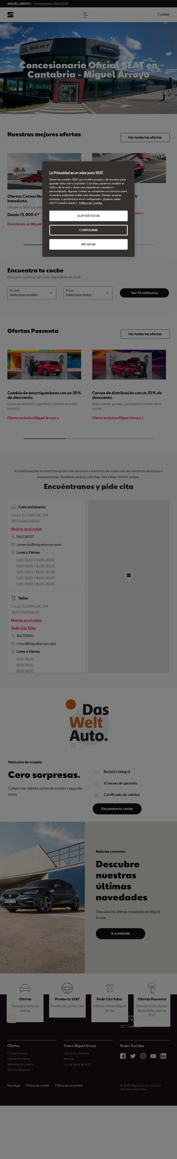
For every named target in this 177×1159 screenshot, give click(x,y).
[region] (88, 209)
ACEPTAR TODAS (88, 215)
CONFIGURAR (88, 230)
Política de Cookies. (91, 202)
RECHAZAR (88, 244)
